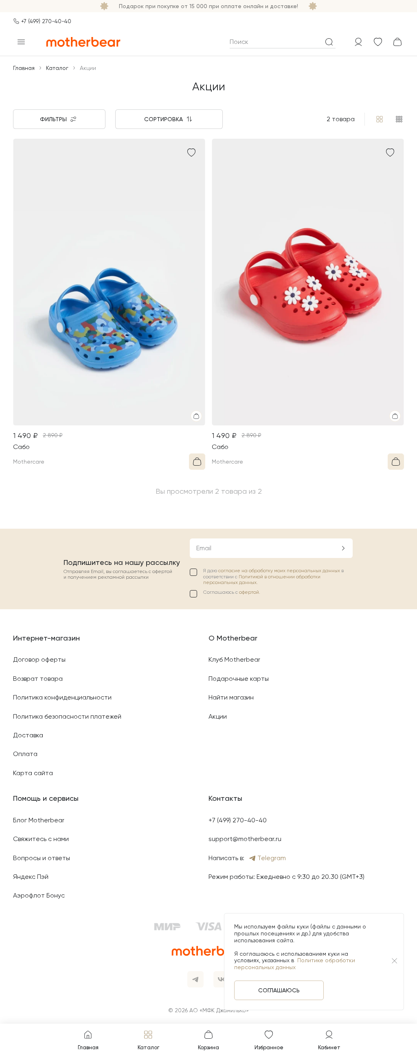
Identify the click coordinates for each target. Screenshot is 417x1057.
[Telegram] (195, 979)
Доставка (28, 735)
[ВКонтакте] (221, 979)
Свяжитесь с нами (41, 839)
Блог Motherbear (38, 820)
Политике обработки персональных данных (294, 963)
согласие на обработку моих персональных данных (279, 570)
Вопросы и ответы (41, 858)
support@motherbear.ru (244, 839)
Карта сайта (33, 773)
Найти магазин (231, 697)
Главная (24, 68)
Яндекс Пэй (30, 876)
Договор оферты (39, 659)
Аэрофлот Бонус (39, 895)
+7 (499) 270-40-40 (46, 21)
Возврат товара (38, 678)
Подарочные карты (238, 678)
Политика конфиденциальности (62, 697)
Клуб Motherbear (234, 659)
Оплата (25, 754)
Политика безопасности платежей (67, 716)
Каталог (57, 68)
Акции (217, 716)
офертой (249, 592)
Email (203, 548)
